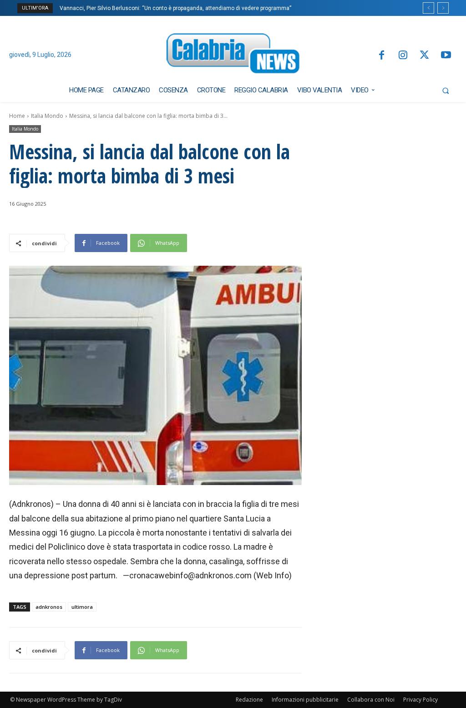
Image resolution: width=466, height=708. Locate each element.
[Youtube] (446, 55)
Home (17, 116)
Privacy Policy (420, 699)
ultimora (82, 606)
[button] (445, 90)
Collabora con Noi (371, 699)
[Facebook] (381, 55)
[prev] (428, 8)
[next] (443, 8)
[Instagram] (403, 55)
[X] (424, 55)
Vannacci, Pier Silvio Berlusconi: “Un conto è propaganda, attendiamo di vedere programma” (175, 8)
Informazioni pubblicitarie (305, 699)
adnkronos (48, 606)
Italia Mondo (47, 116)
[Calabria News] (233, 55)
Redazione (249, 699)
